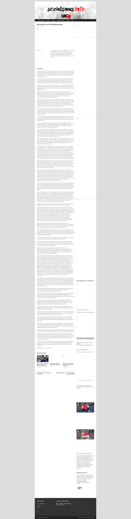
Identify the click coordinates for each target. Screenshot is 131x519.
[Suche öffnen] (93, 20)
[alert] (85, 352)
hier (70, 55)
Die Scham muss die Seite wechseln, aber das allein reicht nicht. (68, 364)
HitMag (93, 517)
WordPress (88, 517)
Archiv (38, 511)
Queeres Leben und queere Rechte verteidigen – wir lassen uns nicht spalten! (42, 364)
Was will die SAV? (41, 20)
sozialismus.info (45, 517)
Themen (47, 20)
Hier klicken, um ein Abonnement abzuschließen (85, 312)
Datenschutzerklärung (41, 503)
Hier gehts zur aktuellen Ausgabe (83, 309)
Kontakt (68, 20)
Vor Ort (53, 20)
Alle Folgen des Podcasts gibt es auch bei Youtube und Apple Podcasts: (85, 387)
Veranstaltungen (60, 20)
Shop (72, 20)
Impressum (39, 505)
